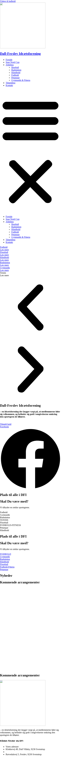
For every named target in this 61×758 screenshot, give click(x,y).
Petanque (15, 77)
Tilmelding (10, 83)
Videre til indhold (8, 1)
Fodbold (15, 75)
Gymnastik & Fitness (20, 80)
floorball (15, 67)
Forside (9, 59)
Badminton (16, 70)
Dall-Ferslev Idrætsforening (20, 53)
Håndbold (15, 72)
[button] (30, 151)
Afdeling (10, 65)
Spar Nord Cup (12, 62)
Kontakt (9, 85)
